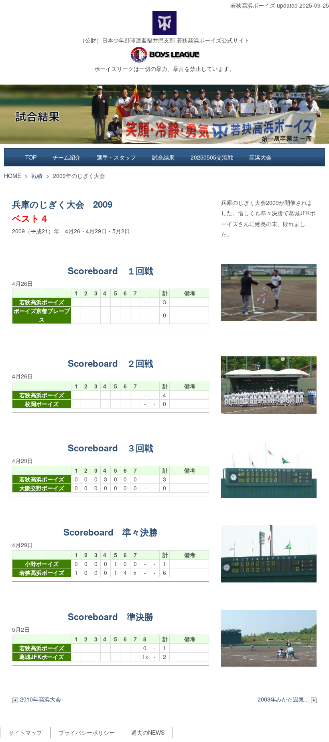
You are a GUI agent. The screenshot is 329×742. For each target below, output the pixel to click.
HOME (12, 176)
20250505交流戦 (212, 157)
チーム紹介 (67, 157)
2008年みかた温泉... (284, 699)
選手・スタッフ (116, 157)
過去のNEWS (147, 732)
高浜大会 (260, 157)
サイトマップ (25, 732)
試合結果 (163, 157)
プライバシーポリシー (87, 732)
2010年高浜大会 (40, 699)
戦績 (37, 176)
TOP (31, 157)
